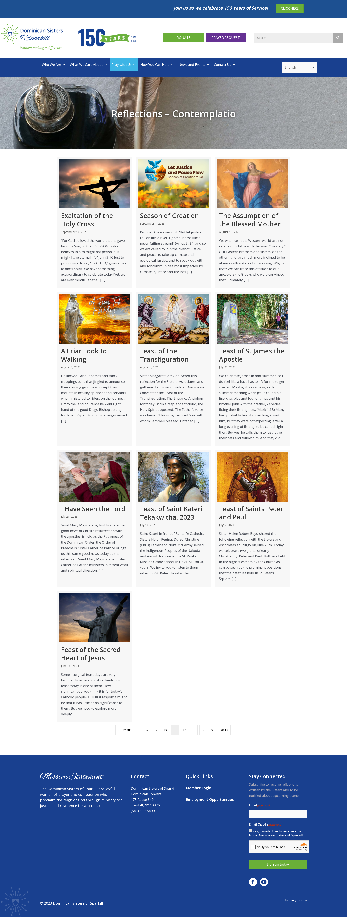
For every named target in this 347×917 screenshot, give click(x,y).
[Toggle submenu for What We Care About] (105, 64)
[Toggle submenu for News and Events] (208, 64)
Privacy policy (296, 900)
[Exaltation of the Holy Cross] (94, 222)
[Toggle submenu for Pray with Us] (134, 64)
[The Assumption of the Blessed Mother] (252, 222)
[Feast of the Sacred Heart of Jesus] (94, 656)
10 (165, 730)
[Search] (338, 38)
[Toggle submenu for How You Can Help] (172, 64)
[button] (183, 37)
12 (184, 730)
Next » (224, 730)
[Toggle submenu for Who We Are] (63, 64)
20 (212, 730)
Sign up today (278, 864)
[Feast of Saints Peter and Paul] (252, 518)
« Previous (124, 730)
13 (193, 730)
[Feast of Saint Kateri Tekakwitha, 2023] (173, 518)
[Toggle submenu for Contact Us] (234, 64)
